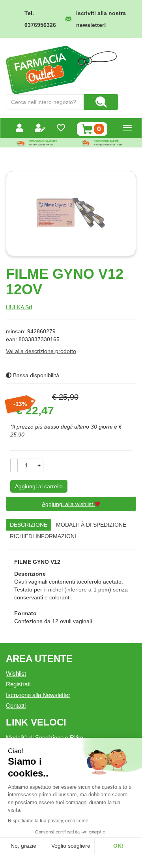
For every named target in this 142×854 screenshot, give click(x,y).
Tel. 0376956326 (40, 19)
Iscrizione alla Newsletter (38, 695)
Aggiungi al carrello (39, 486)
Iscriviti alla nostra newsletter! (101, 19)
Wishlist (16, 673)
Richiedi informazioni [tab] (43, 536)
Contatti (16, 705)
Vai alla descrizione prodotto (41, 351)
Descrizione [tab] (28, 524)
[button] (14, 465)
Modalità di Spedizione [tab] (91, 524)
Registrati (18, 684)
